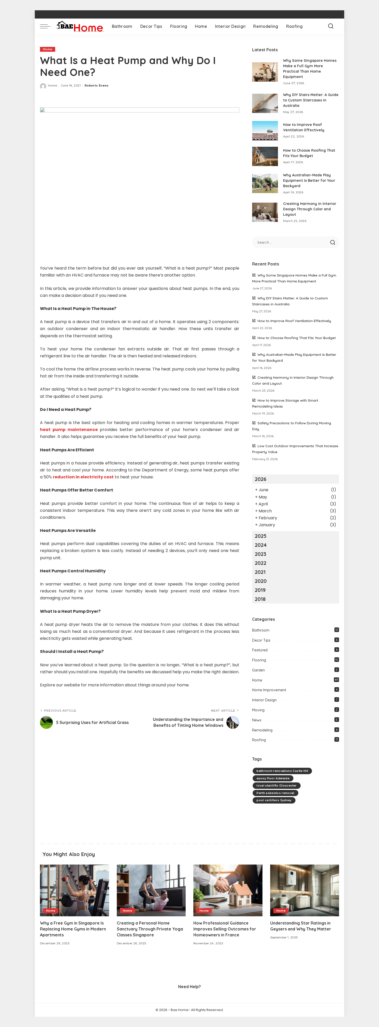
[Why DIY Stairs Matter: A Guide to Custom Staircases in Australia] (265, 103)
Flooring (259, 660)
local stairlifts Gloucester (276, 785)
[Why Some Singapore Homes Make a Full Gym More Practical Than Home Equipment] (265, 72)
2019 (260, 590)
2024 (261, 545)
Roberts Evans (97, 85)
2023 (260, 554)
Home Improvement (269, 690)
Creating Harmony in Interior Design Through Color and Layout (309, 209)
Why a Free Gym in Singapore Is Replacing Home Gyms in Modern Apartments (73, 928)
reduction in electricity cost (83, 477)
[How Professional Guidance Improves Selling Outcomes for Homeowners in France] (227, 890)
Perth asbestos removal (275, 793)
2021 (260, 572)
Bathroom (260, 630)
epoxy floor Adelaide (273, 778)
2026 (260, 479)
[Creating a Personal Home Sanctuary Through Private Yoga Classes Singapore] (151, 890)
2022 (260, 563)
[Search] (331, 26)
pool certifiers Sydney (274, 800)
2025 (261, 536)
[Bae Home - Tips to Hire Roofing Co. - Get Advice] (79, 26)
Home (47, 49)
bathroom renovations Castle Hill (282, 771)
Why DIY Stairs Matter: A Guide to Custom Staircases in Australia (311, 100)
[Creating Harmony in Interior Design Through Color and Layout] (265, 212)
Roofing (259, 740)
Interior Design (264, 700)
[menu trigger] (47, 26)
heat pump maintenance (69, 430)
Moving (258, 710)
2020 (261, 581)
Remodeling (262, 730)
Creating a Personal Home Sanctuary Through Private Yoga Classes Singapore (150, 928)
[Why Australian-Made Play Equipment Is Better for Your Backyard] (265, 183)
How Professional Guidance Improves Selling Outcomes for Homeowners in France (224, 928)
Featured (260, 650)
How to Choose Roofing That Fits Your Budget (297, 337)
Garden (258, 670)
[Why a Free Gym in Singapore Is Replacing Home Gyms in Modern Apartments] (74, 890)
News (256, 720)
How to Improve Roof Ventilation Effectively (294, 320)
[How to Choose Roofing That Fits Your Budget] (265, 156)
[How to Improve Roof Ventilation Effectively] (265, 130)
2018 (260, 599)
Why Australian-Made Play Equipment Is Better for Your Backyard (309, 180)
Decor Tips (261, 640)
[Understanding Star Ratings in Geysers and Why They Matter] (304, 890)
